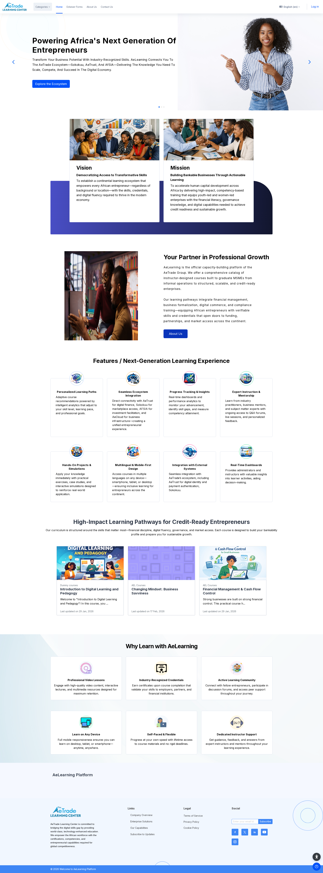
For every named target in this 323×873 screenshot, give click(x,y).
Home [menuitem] (59, 6)
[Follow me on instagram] (235, 842)
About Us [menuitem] (92, 6)
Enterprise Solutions (141, 821)
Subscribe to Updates (142, 834)
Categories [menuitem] (41, 6)
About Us (175, 333)
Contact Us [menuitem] (107, 6)
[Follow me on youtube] (264, 832)
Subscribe (265, 821)
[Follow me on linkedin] (254, 832)
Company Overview (141, 815)
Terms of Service (193, 815)
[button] (290, 7)
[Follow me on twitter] (244, 832)
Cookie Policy (191, 827)
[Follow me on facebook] (235, 832)
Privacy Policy (191, 821)
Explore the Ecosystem (51, 84)
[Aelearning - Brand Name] (14, 6)
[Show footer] (317, 867)
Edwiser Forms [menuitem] (75, 6)
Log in (315, 6)
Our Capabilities (139, 827)
